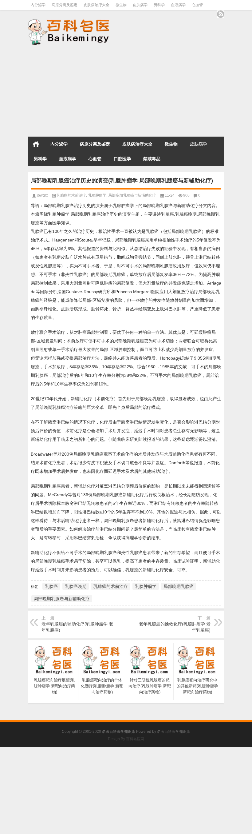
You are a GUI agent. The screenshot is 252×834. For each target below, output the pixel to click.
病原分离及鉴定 (64, 5)
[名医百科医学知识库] (68, 31)
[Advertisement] (126, 91)
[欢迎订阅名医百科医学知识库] (220, 14)
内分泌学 (38, 5)
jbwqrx (42, 195)
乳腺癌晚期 (75, 586)
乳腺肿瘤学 (97, 195)
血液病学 (178, 5)
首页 (36, 144)
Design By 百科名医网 (126, 739)
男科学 (159, 5)
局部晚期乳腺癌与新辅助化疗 (132, 195)
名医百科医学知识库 (173, 731)
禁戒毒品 (151, 158)
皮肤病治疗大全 (96, 5)
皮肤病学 (140, 5)
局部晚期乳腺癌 (178, 586)
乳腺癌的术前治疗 (71, 195)
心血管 (197, 5)
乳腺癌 (51, 586)
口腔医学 (122, 158)
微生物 (121, 5)
